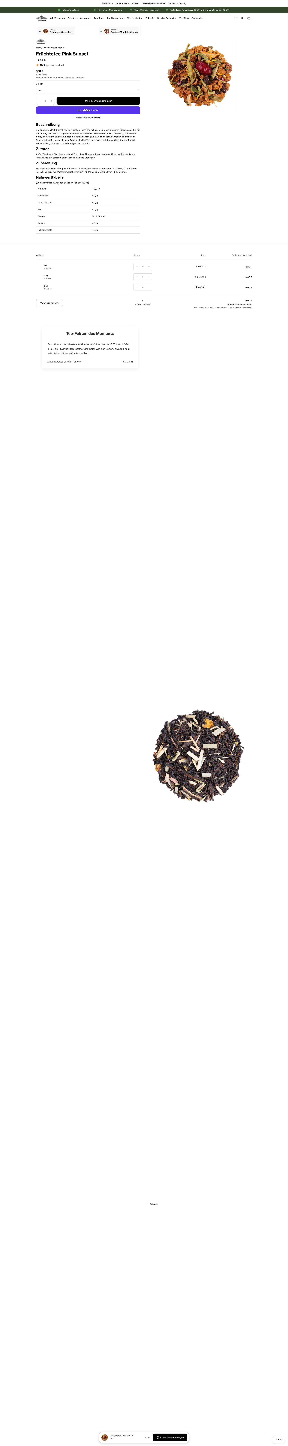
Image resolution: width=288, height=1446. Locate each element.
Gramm (39, 83)
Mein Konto (107, 3)
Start (38, 47)
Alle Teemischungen (52, 47)
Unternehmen (122, 3)
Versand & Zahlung (177, 3)
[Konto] (242, 18)
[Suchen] (235, 18)
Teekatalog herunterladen (153, 3)
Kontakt (135, 3)
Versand (219, 308)
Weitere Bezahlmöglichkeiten (88, 117)
